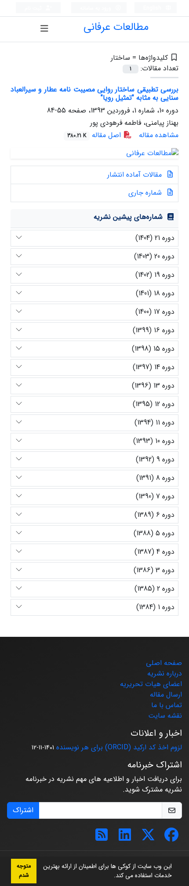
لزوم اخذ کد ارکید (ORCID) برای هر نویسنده (119, 747)
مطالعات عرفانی (116, 27)
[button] (110, 876)
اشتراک (23, 810)
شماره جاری (146, 192)
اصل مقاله (95, 135)
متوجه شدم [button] (24, 871)
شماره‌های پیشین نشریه (128, 216)
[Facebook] (171, 837)
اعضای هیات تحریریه (151, 684)
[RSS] (101, 837)
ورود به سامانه (96, 8)
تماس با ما (166, 705)
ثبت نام (34, 8)
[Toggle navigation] (44, 29)
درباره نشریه (164, 673)
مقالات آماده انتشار (135, 174)
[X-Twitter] (148, 837)
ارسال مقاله (166, 694)
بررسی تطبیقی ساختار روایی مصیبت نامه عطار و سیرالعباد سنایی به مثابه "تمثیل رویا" (94, 93)
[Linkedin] (124, 837)
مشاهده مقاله (158, 135)
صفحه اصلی (164, 662)
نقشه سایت (165, 715)
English (153, 8)
